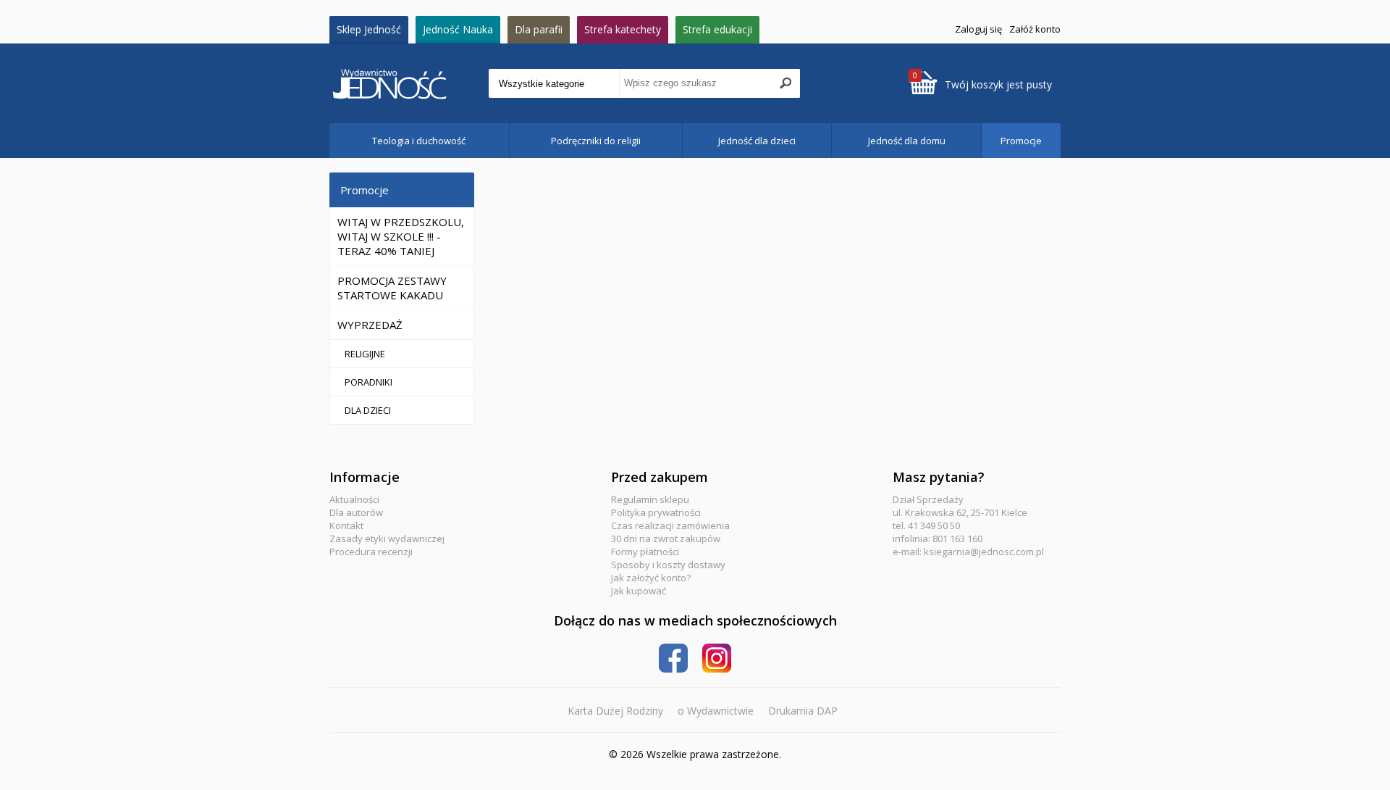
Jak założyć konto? (651, 577)
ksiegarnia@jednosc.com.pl (984, 551)
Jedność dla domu (906, 140)
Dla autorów (356, 512)
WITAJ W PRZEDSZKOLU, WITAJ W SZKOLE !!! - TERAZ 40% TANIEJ (400, 236)
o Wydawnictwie (716, 711)
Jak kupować (638, 590)
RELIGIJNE (365, 353)
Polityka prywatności (656, 512)
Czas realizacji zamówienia (670, 525)
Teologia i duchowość (419, 140)
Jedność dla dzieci (757, 140)
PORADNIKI (368, 381)
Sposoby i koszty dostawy (668, 564)
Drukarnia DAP (803, 711)
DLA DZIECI (368, 410)
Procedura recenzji (371, 551)
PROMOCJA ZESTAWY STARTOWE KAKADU (392, 287)
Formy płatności (645, 551)
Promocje (1021, 140)
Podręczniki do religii (596, 140)
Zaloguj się (978, 29)
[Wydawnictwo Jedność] (409, 83)
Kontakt (346, 525)
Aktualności (354, 499)
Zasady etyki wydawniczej (387, 538)
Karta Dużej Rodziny (615, 711)
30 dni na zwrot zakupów (665, 538)
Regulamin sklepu (650, 499)
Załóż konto (1035, 29)
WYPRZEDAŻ (370, 324)
